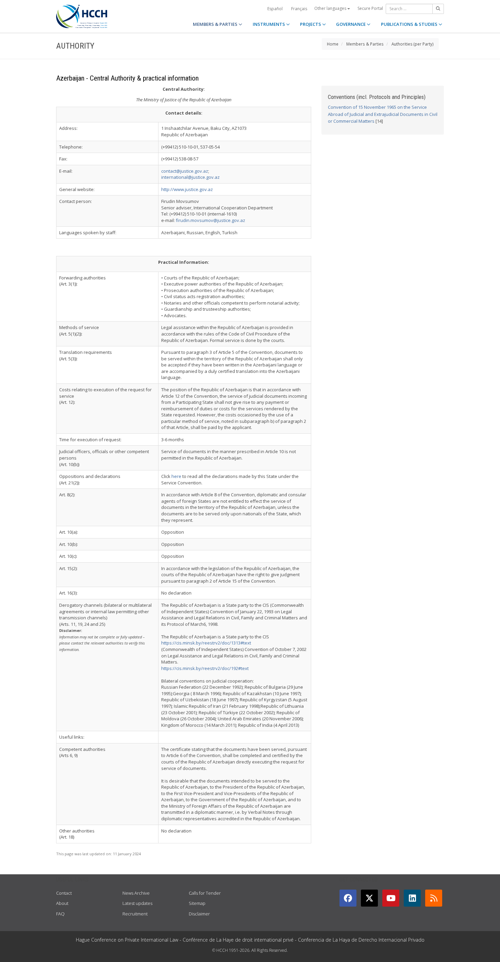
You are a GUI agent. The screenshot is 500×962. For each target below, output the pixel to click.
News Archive (136, 893)
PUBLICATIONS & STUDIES (409, 24)
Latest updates (137, 903)
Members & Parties (365, 44)
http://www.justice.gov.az (187, 189)
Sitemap (197, 903)
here (176, 476)
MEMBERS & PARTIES (215, 24)
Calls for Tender (205, 893)
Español (275, 9)
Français (299, 9)
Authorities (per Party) (412, 44)
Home (332, 44)
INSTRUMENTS (269, 24)
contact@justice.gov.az (184, 171)
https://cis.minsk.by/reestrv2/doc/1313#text (206, 643)
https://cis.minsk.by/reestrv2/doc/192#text (205, 668)
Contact (64, 893)
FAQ (60, 914)
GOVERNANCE (351, 24)
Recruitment (135, 914)
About (62, 903)
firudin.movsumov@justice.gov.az (210, 220)
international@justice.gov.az (190, 177)
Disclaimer (199, 914)
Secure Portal (370, 8)
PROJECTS (311, 24)
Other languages (330, 8)
